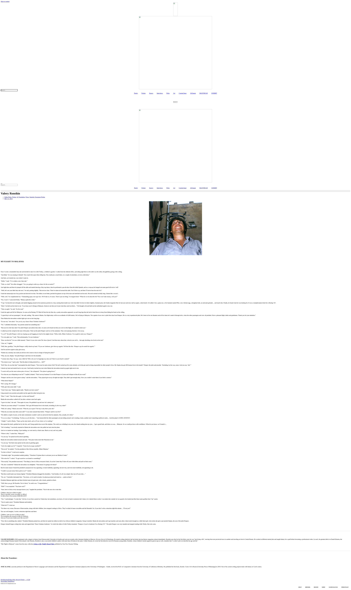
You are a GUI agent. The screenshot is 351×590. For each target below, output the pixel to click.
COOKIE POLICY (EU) (333, 587)
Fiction (143, 93)
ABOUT (300, 587)
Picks (168, 93)
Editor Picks (7, 197)
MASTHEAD (203, 93)
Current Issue (182, 93)
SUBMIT (214, 93)
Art (174, 93)
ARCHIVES (316, 587)
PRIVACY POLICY (344, 587)
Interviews (160, 93)
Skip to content (5, 1)
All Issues (193, 93)
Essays (151, 93)
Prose (27, 197)
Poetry (136, 93)
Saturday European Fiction (37, 197)
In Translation (21, 197)
